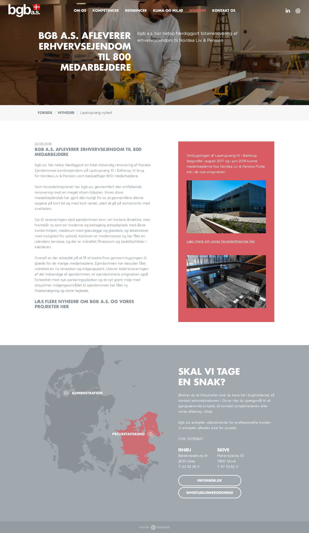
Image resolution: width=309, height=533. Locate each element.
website (153, 527)
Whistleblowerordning (209, 492)
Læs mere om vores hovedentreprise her (221, 241)
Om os (80, 10)
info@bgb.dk (209, 480)
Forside (45, 112)
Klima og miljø (168, 10)
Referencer (136, 10)
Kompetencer (105, 10)
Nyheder (197, 10)
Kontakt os (223, 10)
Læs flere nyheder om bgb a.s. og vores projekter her (84, 304)
